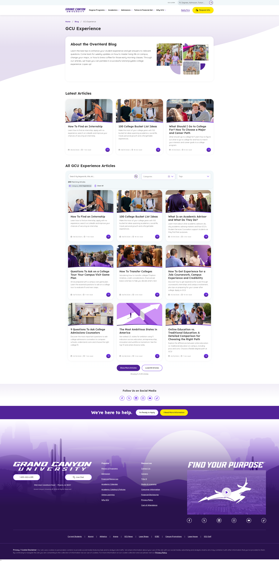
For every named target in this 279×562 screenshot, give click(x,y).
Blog (77, 21)
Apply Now (185, 10)
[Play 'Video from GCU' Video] (226, 492)
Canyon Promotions (173, 536)
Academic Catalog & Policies (113, 489)
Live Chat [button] (80, 477)
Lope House (193, 536)
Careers (144, 474)
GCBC (157, 536)
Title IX (144, 479)
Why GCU (105, 500)
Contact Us (145, 468)
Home (67, 21)
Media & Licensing (148, 484)
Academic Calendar (109, 484)
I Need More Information (174, 412)
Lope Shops (144, 536)
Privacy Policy (147, 500)
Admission (105, 474)
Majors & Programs (109, 468)
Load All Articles (152, 368)
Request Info (204, 10)
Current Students (75, 536)
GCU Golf (207, 536)
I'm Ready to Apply (147, 412)
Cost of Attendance (149, 505)
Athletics (103, 536)
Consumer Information (150, 489)
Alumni (91, 536)
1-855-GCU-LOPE (26, 477)
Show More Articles (128, 368)
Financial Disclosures (150, 495)
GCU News (128, 536)
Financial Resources (109, 479)
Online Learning (108, 495)
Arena (115, 536)
